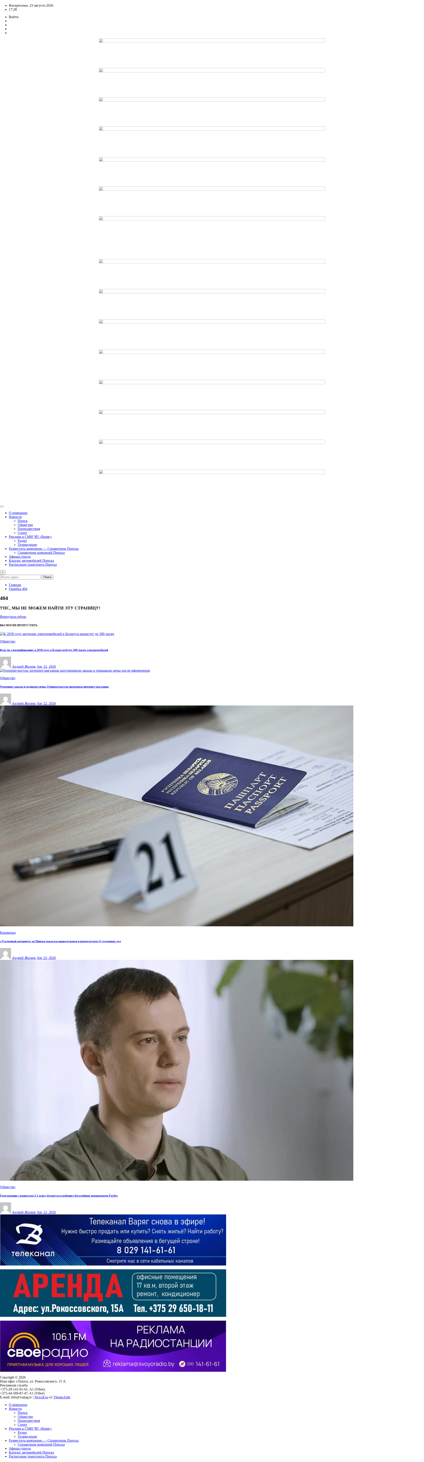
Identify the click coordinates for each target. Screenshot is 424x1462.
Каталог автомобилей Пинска (31, 560)
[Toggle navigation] (2, 506)
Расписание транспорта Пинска (33, 564)
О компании (18, 513)
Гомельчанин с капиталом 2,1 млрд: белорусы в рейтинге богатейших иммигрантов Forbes (59, 1195)
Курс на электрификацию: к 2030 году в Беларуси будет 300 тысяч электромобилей (54, 650)
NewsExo (41, 1397)
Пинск (23, 521)
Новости (15, 517)
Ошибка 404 (18, 589)
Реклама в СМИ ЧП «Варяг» (30, 537)
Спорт (22, 533)
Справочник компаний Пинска (41, 552)
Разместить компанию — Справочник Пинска (44, 548)
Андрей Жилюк (24, 666)
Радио (22, 541)
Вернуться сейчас (13, 616)
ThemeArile (61, 1397)
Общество (25, 525)
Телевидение (27, 545)
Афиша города (20, 556)
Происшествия (29, 529)
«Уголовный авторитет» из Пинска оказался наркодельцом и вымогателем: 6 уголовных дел (60, 941)
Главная (15, 585)
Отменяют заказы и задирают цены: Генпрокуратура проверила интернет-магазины (54, 686)
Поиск (47, 577)
